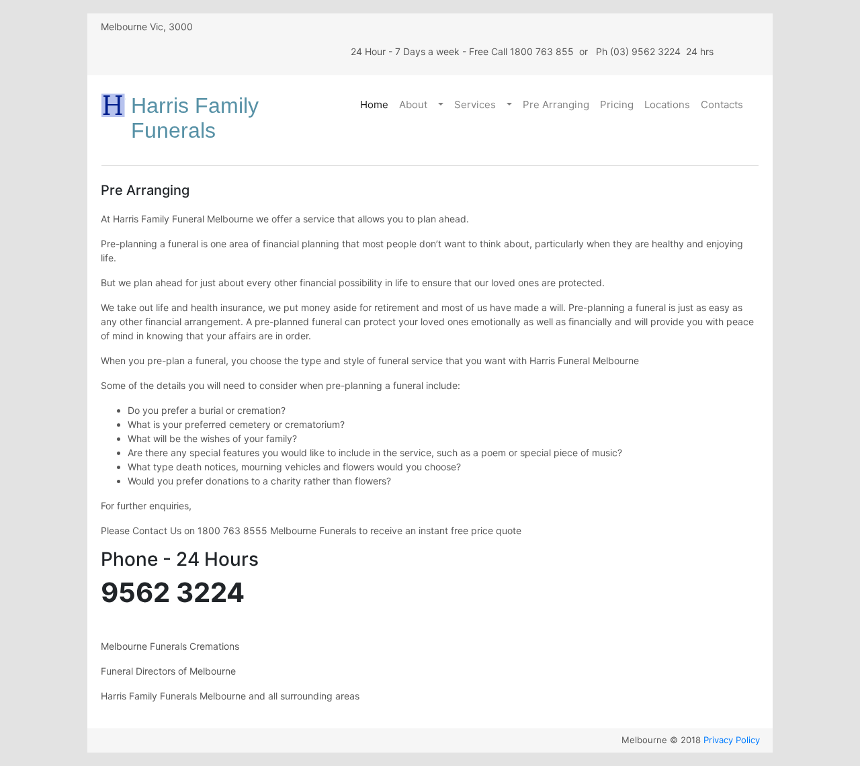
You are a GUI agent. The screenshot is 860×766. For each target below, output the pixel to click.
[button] (442, 105)
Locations (667, 104)
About (413, 104)
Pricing (617, 104)
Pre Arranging (556, 104)
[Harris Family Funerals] (114, 105)
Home (374, 104)
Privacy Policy (731, 739)
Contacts (722, 104)
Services (475, 104)
